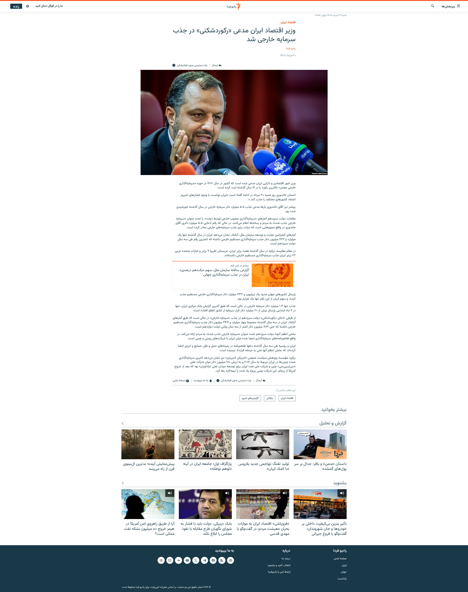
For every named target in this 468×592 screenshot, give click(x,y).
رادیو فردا (291, 48)
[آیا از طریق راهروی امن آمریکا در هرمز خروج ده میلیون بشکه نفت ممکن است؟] (147, 504)
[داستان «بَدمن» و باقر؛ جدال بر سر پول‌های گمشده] (320, 444)
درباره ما (286, 559)
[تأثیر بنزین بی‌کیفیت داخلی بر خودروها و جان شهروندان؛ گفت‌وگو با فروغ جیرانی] (320, 504)
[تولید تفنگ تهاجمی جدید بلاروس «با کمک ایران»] (262, 444)
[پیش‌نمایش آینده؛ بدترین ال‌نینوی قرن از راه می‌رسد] (147, 444)
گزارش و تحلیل (333, 423)
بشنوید (340, 483)
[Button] (217, 65)
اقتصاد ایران (288, 22)
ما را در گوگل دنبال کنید (49, 6)
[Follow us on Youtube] (187, 560)
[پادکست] (27, 6)
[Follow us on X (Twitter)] (195, 560)
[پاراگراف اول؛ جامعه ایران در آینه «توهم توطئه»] (205, 444)
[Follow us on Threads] (161, 560)
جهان (344, 572)
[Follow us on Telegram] (204, 560)
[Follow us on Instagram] (169, 560)
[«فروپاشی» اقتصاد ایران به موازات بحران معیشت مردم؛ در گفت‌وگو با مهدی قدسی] (262, 504)
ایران (344, 565)
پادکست (342, 579)
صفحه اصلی (340, 559)
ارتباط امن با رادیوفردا (279, 572)
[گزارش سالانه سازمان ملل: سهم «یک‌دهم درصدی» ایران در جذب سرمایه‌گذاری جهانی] (272, 275)
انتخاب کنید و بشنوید (278, 565)
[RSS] (221, 560)
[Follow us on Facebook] (213, 560)
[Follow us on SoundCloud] (178, 560)
